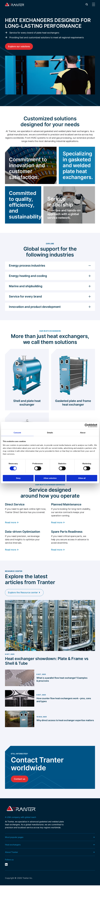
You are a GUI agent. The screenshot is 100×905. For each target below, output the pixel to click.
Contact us (19, 779)
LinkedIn (10, 864)
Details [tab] (50, 432)
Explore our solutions (19, 46)
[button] (86, 4)
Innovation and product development (35, 307)
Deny (18, 478)
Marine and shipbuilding (25, 286)
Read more (10, 522)
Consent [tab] (17, 432)
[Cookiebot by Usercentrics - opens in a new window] (86, 425)
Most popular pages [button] (14, 837)
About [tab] (82, 432)
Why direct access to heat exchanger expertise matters (65, 720)
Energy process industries (27, 265)
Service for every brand (25, 296)
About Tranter (11, 852)
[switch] (37, 468)
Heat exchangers (13, 844)
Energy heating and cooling (28, 276)
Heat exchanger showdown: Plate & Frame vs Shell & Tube (46, 661)
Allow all (81, 478)
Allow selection (50, 478)
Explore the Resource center (23, 592)
